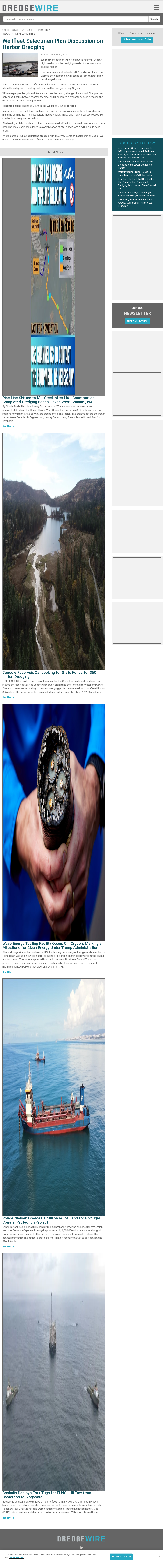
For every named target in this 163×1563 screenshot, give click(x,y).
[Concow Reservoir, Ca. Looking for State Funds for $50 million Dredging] (53, 551)
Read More (8, 426)
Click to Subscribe (137, 320)
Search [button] (154, 19)
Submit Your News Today (137, 39)
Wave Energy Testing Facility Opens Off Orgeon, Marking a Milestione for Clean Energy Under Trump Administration (52, 945)
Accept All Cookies (121, 1557)
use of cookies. (16, 1558)
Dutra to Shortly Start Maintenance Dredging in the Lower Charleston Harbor (136, 164)
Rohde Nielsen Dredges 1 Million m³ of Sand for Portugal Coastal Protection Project (51, 1220)
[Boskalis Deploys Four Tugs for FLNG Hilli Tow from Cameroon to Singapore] (53, 1372)
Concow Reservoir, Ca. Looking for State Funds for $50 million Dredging (49, 674)
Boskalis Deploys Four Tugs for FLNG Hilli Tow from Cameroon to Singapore (46, 1495)
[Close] (159, 1556)
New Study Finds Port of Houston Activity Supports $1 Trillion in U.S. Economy (135, 202)
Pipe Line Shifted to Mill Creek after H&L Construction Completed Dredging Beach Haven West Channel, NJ (48, 400)
